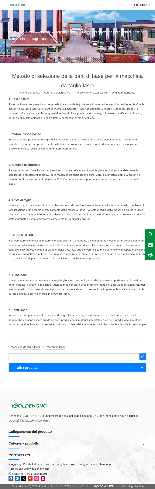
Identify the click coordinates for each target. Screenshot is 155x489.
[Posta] (150, 244)
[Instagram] (36, 478)
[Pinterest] (43, 478)
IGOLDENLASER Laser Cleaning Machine (118, 486)
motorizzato (128, 92)
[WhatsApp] (150, 234)
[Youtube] (30, 478)
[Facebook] (11, 478)
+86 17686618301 (36, 473)
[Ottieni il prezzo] (150, 255)
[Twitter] (23, 478)
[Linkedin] (17, 478)
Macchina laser (56, 346)
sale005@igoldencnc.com (34, 468)
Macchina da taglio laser (25, 346)
